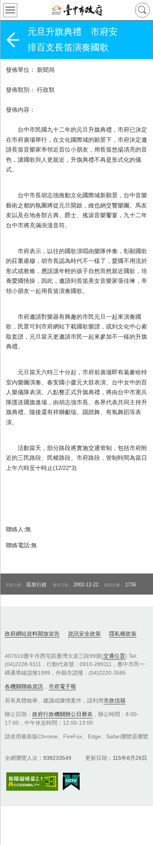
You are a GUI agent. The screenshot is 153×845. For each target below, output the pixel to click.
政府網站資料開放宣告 (32, 634)
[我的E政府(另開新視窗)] (71, 782)
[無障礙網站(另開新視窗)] (32, 781)
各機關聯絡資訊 (24, 686)
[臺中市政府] (76, 10)
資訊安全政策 (84, 634)
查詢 (142, 10)
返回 (12, 40)
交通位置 (114, 656)
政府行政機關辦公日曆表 (62, 714)
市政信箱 (115, 700)
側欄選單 (10, 10)
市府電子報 (62, 686)
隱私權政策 (123, 634)
